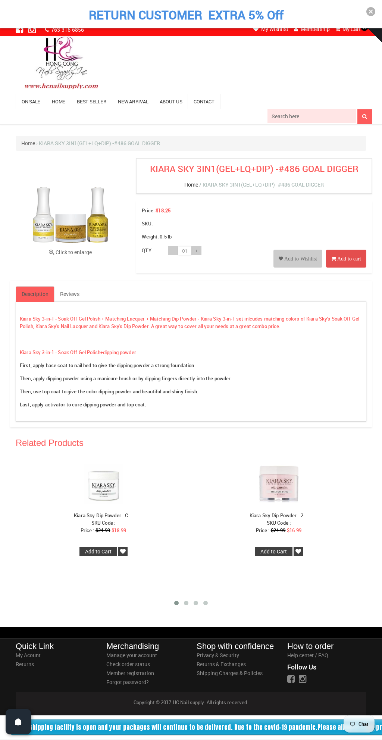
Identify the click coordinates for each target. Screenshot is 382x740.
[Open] (18, 721)
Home (28, 143)
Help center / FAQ (307, 655)
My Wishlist (274, 28)
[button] (370, 11)
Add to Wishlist (300, 259)
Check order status (128, 664)
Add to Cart (98, 551)
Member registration (130, 673)
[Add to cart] (346, 250)
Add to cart (348, 259)
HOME (58, 101)
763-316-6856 (67, 29)
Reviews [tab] (69, 293)
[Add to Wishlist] (297, 250)
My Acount (28, 655)
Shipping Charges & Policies (230, 673)
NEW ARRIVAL (133, 101)
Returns (25, 664)
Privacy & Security (218, 655)
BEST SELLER (91, 101)
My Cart (351, 28)
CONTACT (204, 101)
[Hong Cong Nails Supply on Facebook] (20, 29)
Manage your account (131, 655)
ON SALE (31, 101)
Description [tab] (35, 293)
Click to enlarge (74, 252)
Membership (315, 28)
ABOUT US (171, 101)
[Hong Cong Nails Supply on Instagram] (32, 29)
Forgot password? (127, 682)
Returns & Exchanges (221, 664)
